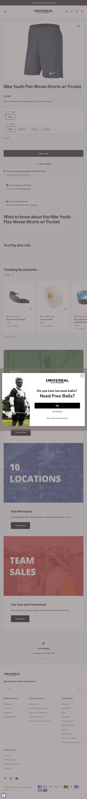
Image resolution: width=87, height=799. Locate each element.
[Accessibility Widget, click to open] (3, 795)
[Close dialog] (82, 376)
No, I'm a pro (57, 411)
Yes (57, 405)
